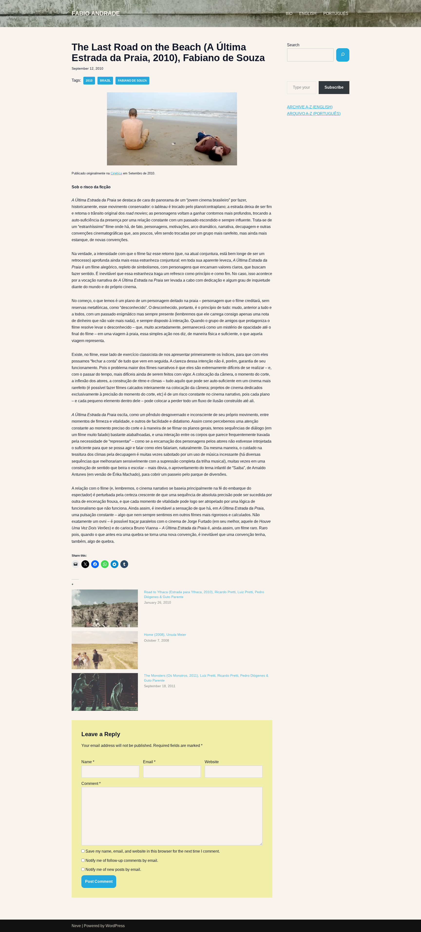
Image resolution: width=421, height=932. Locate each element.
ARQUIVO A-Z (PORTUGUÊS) (314, 114)
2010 (89, 80)
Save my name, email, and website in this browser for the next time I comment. (153, 851)
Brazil (105, 80)
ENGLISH (307, 13)
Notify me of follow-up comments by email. (122, 860)
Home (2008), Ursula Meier (165, 635)
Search (293, 45)
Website (212, 762)
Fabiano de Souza (132, 80)
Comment (91, 783)
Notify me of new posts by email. (113, 869)
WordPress (115, 926)
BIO (289, 13)
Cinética (116, 173)
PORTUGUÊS (335, 13)
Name (87, 762)
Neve (76, 926)
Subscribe (334, 87)
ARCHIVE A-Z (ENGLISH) (310, 107)
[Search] (342, 55)
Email (149, 762)
